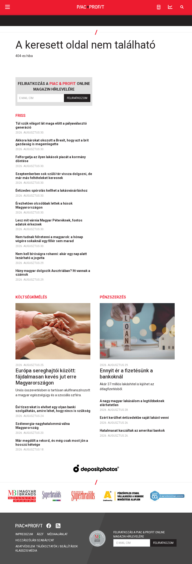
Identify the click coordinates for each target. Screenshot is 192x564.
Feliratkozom (77, 98)
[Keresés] (182, 6)
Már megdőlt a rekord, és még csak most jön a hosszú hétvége (51, 442)
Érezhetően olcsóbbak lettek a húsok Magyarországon (44, 205)
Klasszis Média (26, 550)
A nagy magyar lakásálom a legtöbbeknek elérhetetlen (132, 403)
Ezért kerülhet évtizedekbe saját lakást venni (135, 417)
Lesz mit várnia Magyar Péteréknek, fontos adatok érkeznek (48, 222)
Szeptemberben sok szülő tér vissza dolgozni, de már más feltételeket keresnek (53, 176)
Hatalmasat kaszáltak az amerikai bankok (133, 430)
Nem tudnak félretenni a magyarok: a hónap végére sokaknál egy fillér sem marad (49, 239)
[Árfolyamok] (170, 7)
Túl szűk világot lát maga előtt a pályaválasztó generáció (51, 125)
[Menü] (7, 7)
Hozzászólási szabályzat (34, 540)
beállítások (69, 546)
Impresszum (24, 534)
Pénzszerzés (113, 297)
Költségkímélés (31, 297)
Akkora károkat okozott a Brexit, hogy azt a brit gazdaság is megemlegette (52, 142)
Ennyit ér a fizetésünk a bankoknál (126, 374)
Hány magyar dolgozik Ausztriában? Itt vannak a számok (52, 273)
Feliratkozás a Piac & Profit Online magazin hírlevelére (139, 534)
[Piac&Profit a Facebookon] (49, 525)
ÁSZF (40, 534)
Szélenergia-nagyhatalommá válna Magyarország (42, 426)
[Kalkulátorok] (158, 7)
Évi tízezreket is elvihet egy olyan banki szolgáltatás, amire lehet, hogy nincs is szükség (53, 409)
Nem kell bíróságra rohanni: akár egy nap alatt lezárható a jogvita (51, 256)
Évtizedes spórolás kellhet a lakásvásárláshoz (51, 190)
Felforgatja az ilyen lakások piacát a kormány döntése (50, 159)
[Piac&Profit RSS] (58, 525)
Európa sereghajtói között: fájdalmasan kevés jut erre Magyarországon (45, 376)
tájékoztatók (46, 546)
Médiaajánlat (57, 534)
